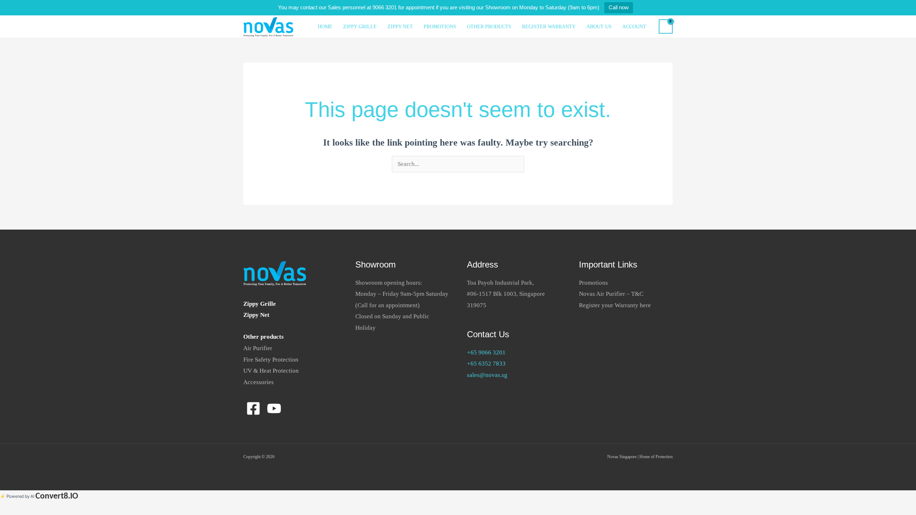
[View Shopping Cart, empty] (666, 26)
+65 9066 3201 (486, 352)
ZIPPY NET (400, 26)
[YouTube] (274, 408)
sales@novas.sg (487, 375)
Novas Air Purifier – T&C (611, 293)
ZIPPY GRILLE (360, 26)
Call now (619, 7)
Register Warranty (549, 26)
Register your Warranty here (615, 305)
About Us (599, 26)
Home (325, 26)
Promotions (440, 26)
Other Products (489, 26)
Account (634, 26)
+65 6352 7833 (486, 363)
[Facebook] (253, 408)
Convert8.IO (56, 496)
